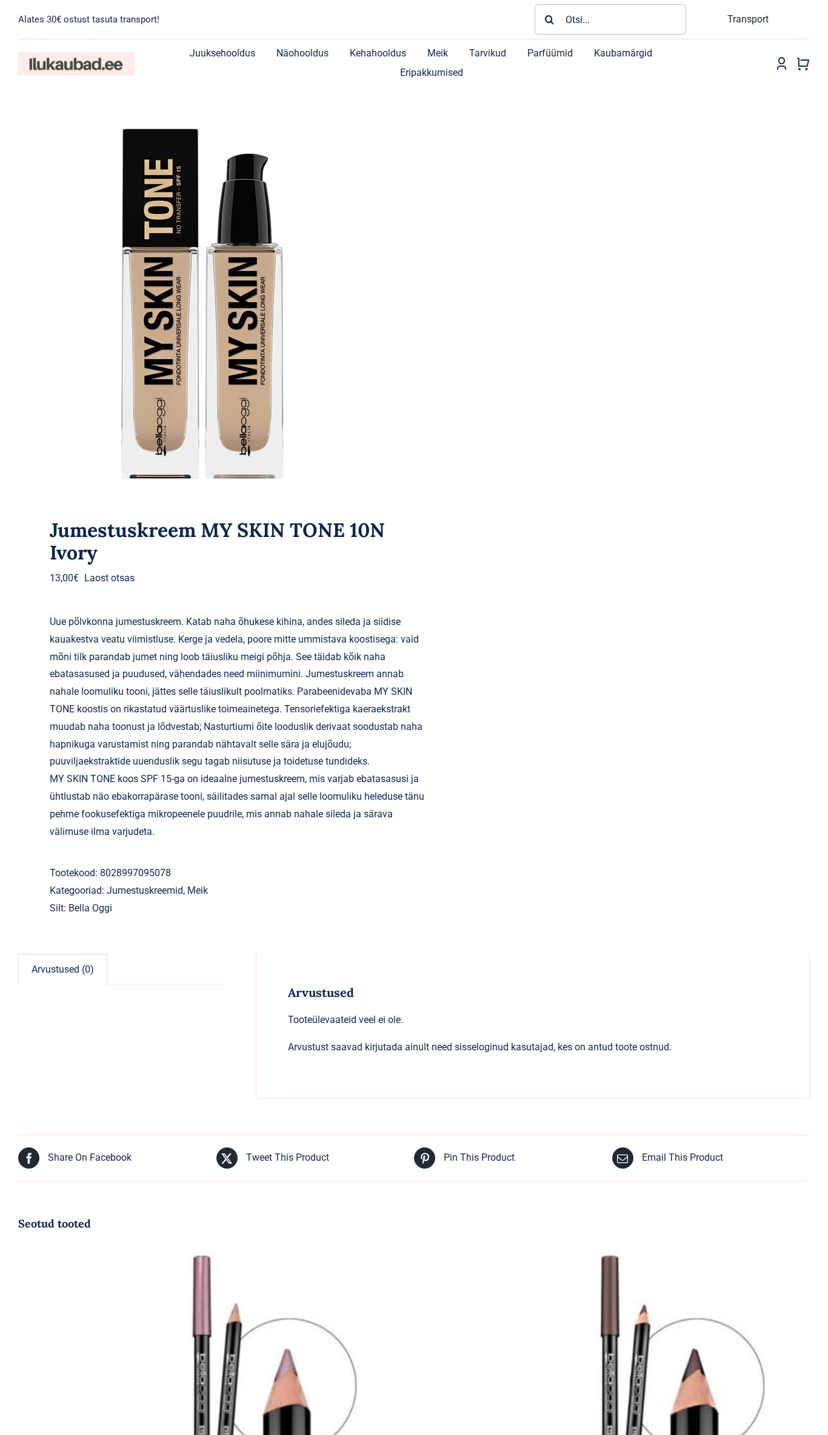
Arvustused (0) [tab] (63, 969)
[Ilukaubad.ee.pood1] (76, 56)
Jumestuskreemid (145, 890)
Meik (197, 890)
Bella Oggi (90, 908)
